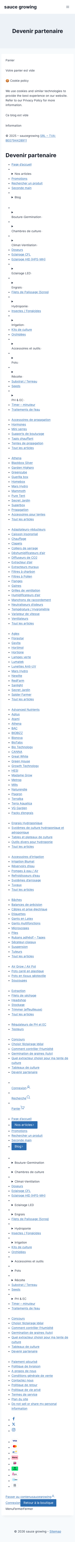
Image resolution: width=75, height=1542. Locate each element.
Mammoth (19, 491)
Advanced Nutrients (26, 709)
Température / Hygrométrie (31, 609)
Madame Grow (22, 775)
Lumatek (18, 661)
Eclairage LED (24, 1205)
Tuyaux (17, 885)
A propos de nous (24, 1371)
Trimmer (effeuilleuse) (27, 1009)
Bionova (17, 737)
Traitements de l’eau (26, 409)
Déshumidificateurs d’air (28, 553)
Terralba (17, 798)
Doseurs (17, 250)
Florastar (18, 638)
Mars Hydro (20, 486)
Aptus (16, 714)
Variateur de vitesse (26, 614)
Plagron (17, 794)
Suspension (20, 946)
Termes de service (24, 1394)
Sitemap (55, 1531)
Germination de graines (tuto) (32, 1053)
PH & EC (20, 1299)
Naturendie (19, 789)
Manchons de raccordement (31, 600)
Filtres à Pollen (22, 576)
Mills (15, 784)
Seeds (16, 386)
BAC (14, 728)
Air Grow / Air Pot (24, 966)
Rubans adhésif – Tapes (28, 937)
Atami (16, 719)
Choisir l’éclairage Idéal (27, 1044)
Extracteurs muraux (25, 567)
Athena (16, 458)
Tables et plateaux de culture (32, 837)
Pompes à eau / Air (25, 871)
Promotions (19, 178)
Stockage (18, 1005)
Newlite (17, 675)
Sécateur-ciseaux (24, 942)
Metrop (16, 780)
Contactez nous (22, 1380)
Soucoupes (19, 980)
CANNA (17, 751)
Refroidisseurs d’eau (26, 875)
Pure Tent (18, 495)
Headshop (19, 1000)
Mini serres (19, 429)
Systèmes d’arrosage (26, 880)
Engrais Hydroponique (27, 823)
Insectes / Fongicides (26, 311)
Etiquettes (19, 914)
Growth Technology (25, 766)
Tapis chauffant (22, 438)
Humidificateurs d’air (26, 595)
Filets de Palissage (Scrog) (30, 292)
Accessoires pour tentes (28, 514)
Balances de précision (27, 904)
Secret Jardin (21, 500)
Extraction (18, 991)
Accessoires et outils (29, 1261)
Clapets (17, 543)
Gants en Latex (22, 918)
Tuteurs (17, 951)
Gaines (16, 585)
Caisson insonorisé (25, 534)
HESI (15, 770)
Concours (18, 1039)
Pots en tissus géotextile (29, 976)
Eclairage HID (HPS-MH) (29, 259)
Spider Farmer (21, 694)
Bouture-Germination (29, 1162)
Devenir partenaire (25, 1072)
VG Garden (19, 808)
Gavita (16, 643)
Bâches (17, 900)
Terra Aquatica (22, 803)
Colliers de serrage (25, 548)
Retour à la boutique (38, 1503)
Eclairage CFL (21, 254)
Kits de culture (22, 329)
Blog (18, 197)
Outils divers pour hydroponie (32, 842)
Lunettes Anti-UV (24, 666)
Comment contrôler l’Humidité (32, 1049)
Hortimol (18, 647)
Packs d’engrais (22, 813)
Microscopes (20, 928)
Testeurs (18, 1029)
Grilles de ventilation (26, 590)
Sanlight (17, 685)
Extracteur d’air (22, 562)
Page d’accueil (22, 164)
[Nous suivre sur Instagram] (14, 1430)
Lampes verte (21, 657)
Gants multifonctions (26, 923)
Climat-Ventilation (27, 1181)
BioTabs (17, 742)
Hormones (19, 424)
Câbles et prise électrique (29, 909)
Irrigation (21, 1242)
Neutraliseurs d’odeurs (27, 604)
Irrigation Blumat (23, 861)
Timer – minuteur (23, 404)
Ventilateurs (20, 618)
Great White (20, 756)
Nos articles (23, 173)
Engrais (20, 1214)
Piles (15, 932)
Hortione (18, 652)
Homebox (18, 481)
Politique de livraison (26, 1366)
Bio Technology (22, 747)
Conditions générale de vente (32, 1375)
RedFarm (18, 680)
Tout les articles (23, 448)
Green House (21, 761)
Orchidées (19, 334)
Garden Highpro (23, 467)
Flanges (17, 581)
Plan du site (20, 1399)
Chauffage (19, 538)
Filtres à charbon (23, 571)
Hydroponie (23, 1228)
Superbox (18, 505)
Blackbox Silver (22, 462)
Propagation (20, 509)
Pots (18, 1270)
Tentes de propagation (27, 443)
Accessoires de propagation (31, 419)
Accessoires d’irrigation (28, 856)
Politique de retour (24, 1385)
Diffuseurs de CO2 (24, 557)
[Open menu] (67, 7)
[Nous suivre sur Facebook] (14, 1419)
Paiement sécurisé (24, 1361)
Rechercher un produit (27, 183)
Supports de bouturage (28, 433)
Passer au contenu (19, 1496)
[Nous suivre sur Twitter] (14, 1425)
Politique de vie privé (26, 1390)
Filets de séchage (24, 995)
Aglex (15, 633)
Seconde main (22, 188)
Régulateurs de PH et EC (29, 1024)
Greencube (19, 472)
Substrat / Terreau (24, 381)
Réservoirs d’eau (23, 866)
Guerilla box (20, 477)
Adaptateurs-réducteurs (29, 529)
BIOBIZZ (17, 733)
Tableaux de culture (25, 1067)
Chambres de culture (29, 1172)
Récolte (20, 1280)
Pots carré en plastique (28, 971)
